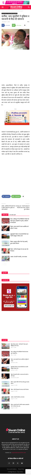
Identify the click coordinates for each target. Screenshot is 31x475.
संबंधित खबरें (5, 214)
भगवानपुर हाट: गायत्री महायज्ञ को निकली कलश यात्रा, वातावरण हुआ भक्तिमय (22, 207)
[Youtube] (22, 463)
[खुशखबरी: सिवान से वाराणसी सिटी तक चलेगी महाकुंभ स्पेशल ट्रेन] (6, 236)
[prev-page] (3, 264)
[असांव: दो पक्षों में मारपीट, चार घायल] (6, 258)
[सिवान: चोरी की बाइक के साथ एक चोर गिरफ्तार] (6, 251)
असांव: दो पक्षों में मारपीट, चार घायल (18, 256)
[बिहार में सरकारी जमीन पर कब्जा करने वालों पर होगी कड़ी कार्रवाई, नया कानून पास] (6, 376)
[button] (2, 7)
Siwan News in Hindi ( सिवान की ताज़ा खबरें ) (14, 11)
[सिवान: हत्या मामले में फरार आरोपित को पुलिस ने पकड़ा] (6, 228)
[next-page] (5, 264)
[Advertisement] (15, 67)
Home (3, 11)
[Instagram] (13, 463)
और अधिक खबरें (12, 214)
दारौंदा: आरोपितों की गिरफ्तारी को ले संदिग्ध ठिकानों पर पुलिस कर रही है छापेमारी (8, 207)
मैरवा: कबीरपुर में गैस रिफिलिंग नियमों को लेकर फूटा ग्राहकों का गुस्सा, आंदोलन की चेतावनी (19, 220)
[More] (25, 25)
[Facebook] (9, 463)
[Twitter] (17, 463)
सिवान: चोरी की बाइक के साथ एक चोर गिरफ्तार (20, 389)
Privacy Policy (21, 469)
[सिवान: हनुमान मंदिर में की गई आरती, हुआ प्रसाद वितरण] (6, 243)
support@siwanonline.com (19, 452)
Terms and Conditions (12, 469)
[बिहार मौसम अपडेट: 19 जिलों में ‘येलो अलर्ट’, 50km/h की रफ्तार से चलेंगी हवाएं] (6, 346)
